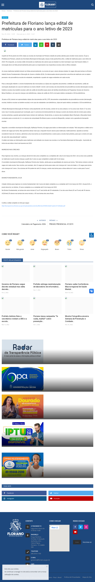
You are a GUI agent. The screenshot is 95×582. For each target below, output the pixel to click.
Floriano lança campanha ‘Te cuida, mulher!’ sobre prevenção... (45, 318)
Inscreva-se (87, 542)
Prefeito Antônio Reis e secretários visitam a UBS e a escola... (14, 318)
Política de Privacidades (72, 577)
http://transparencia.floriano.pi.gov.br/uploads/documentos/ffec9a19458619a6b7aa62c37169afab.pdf (33, 206)
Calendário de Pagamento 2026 (34, 224)
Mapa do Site (87, 577)
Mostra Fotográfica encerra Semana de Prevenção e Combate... (77, 318)
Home (3, 11)
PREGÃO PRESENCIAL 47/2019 (61, 224)
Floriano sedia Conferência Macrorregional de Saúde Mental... (76, 286)
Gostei (7, 249)
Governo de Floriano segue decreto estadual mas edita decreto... (13, 286)
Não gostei (20, 249)
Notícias (9, 11)
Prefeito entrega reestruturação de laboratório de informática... (47, 285)
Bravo (57, 249)
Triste (69, 249)
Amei (32, 249)
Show (82, 249)
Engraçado (44, 249)
